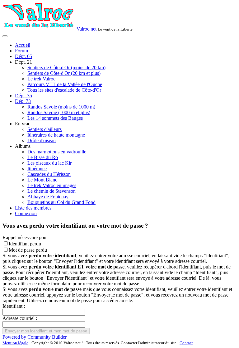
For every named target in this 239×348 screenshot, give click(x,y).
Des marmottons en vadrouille (56, 151)
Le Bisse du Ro (42, 157)
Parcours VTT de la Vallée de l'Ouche (64, 84)
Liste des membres (33, 207)
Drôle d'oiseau (41, 140)
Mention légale (15, 343)
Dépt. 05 (23, 56)
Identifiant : (13, 306)
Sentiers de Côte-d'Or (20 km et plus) (64, 73)
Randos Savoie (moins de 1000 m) (61, 106)
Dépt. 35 (23, 95)
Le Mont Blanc (42, 179)
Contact (186, 343)
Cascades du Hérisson (49, 174)
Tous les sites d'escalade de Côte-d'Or (64, 90)
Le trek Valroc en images (51, 185)
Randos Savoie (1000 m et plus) (58, 112)
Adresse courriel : (19, 318)
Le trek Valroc (41, 78)
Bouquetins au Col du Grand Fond (61, 202)
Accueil (22, 45)
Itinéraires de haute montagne (56, 135)
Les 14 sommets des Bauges (55, 118)
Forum (21, 50)
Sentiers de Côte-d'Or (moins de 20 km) (66, 67)
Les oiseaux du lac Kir (49, 163)
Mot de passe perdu (28, 250)
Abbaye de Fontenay (47, 196)
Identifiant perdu (25, 243)
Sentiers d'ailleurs (44, 129)
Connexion (26, 213)
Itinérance (37, 168)
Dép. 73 (23, 101)
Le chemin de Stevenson (51, 191)
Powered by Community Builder (34, 337)
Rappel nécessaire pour (25, 237)
